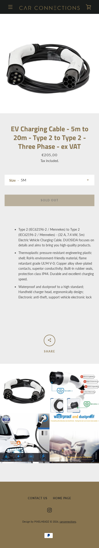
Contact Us (37, 498)
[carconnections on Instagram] (49, 510)
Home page (62, 498)
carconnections (68, 521)
